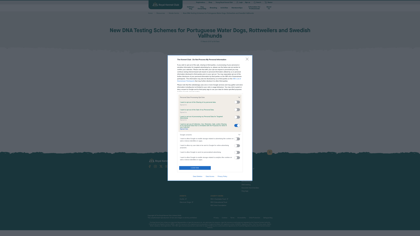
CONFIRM (195, 168)
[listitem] (210, 97)
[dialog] (210, 118)
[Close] (248, 60)
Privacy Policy (222, 176)
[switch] (237, 102)
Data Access (210, 176)
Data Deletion (197, 176)
